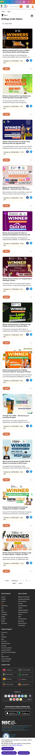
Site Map (3, 645)
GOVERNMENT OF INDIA (2, 2)
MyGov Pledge (25, 674)
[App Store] (11, 713)
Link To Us (4, 641)
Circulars (20, 603)
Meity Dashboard (22, 612)
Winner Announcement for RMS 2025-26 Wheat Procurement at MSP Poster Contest (16, 462)
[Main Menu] (27, 6)
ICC (2, 654)
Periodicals (4, 623)
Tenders (20, 608)
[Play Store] (24, 713)
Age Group (21, 621)
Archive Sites (21, 625)
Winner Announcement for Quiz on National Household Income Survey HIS (16, 234)
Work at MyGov (22, 601)
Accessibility (29, 2)
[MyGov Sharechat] (17, 699)
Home (3, 11)
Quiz (2, 610)
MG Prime (4, 612)
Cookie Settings (17, 745)
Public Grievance (5, 643)
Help (2, 639)
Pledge (3, 616)
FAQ (2, 634)
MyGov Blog (8, 679)
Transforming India (26, 670)
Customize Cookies (8, 748)
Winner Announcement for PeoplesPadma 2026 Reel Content (17, 279)
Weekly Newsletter (23, 610)
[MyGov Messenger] (22, 696)
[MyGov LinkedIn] (19, 696)
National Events (22, 623)
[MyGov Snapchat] (20, 699)
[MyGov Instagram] (12, 696)
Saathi (27, 684)
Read (6, 69)
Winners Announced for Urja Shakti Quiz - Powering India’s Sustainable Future (17, 97)
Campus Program (9, 684)
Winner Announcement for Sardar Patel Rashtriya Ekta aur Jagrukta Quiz (16, 142)
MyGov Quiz (9, 670)
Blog (2, 603)
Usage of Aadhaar (6, 650)
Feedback (3, 637)
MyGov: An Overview (23, 597)
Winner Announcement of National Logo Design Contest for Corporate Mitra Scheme (17, 325)
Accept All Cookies (24, 753)
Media (3, 621)
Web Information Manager (8, 652)
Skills (19, 616)
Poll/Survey (4, 605)
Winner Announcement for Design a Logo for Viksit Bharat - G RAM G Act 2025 (17, 553)
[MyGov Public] (14, 699)
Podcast (3, 619)
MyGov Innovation (9, 674)
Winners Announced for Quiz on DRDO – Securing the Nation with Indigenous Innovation (16, 51)
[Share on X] (31, 60)
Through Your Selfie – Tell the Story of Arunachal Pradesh (16, 416)
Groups (3, 597)
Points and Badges (6, 659)
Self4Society (24, 679)
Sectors (20, 614)
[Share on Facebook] (27, 60)
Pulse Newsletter (22, 605)
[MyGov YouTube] (15, 696)
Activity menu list (32, 15)
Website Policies (5, 661)
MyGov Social (5, 656)
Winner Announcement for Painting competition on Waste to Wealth (15, 508)
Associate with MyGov (24, 599)
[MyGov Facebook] (9, 696)
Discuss (3, 601)
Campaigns (4, 614)
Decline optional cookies (9, 753)
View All (29, 699)
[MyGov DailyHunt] (10, 699)
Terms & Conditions (6, 648)
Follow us (32, 2)
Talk (2, 608)
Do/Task (3, 599)
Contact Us (4, 632)
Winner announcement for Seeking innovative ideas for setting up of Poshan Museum (17, 371)
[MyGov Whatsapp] (25, 696)
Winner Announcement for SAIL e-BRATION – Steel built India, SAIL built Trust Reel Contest (16, 188)
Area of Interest (22, 619)
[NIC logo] (9, 724)
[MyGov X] (5, 696)
